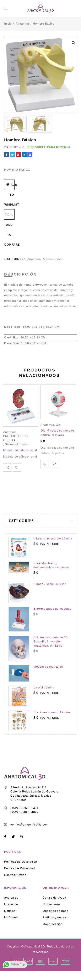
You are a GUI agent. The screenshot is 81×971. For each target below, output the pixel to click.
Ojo (58, 424)
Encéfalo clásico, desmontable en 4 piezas (51, 565)
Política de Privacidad (19, 868)
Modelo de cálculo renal (20, 450)
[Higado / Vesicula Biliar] (19, 592)
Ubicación (11, 904)
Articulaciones (53, 259)
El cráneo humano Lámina (52, 712)
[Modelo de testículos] (19, 673)
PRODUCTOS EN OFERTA (15, 438)
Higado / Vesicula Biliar (49, 583)
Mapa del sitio (52, 924)
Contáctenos (51, 904)
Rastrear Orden (15, 874)
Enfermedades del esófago (52, 608)
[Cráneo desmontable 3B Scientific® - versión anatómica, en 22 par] (19, 648)
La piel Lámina (43, 687)
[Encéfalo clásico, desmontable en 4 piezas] (19, 567)
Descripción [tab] (20, 274)
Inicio (8, 23)
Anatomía (22, 23)
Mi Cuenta (11, 917)
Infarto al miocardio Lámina (52, 538)
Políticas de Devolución (20, 861)
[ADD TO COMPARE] (9, 214)
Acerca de (11, 897)
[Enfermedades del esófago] (19, 619)
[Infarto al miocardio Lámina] (19, 547)
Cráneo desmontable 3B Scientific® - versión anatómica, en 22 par (50, 641)
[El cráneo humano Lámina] (19, 721)
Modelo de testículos (48, 666)
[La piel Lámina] (19, 696)
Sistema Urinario (16, 444)
